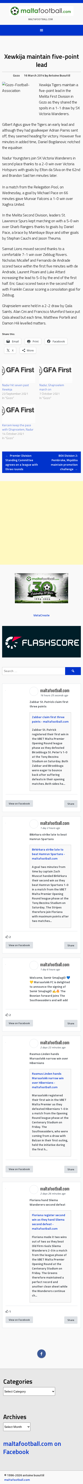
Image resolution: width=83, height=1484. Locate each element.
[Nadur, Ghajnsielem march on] (55, 373)
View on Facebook (19, 803)
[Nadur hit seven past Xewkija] (18, 373)
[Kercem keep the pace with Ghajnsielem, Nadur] (18, 413)
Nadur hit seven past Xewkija (15, 387)
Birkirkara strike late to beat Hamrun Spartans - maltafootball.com (48, 854)
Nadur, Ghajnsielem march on (51, 387)
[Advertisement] (41, 523)
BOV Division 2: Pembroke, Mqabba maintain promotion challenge (64, 462)
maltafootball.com (40, 19)
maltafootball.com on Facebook (32, 1448)
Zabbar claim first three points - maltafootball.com (50, 719)
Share (70, 804)
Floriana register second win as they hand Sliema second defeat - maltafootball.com (48, 1222)
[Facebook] (41, 1353)
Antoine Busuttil (59, 75)
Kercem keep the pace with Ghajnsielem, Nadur (17, 427)
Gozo (16, 75)
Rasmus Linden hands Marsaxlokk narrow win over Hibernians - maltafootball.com (48, 1080)
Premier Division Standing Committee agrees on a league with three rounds (21, 462)
